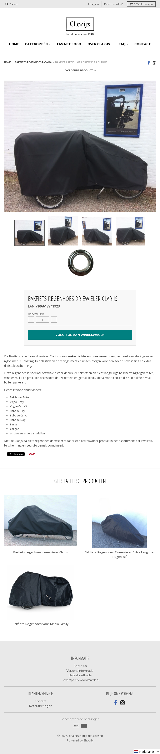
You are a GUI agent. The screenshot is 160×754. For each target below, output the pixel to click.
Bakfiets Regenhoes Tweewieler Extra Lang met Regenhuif (120, 554)
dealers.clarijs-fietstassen (86, 736)
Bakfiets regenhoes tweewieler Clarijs (40, 552)
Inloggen (93, 4)
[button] (147, 751)
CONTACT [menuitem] (142, 44)
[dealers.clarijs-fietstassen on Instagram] (154, 63)
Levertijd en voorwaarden (80, 680)
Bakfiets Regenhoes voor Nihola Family (40, 624)
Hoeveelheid (36, 314)
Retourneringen (40, 706)
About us (80, 666)
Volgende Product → (80, 70)
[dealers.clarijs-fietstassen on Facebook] (149, 63)
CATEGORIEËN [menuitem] (36, 44)
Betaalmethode (80, 675)
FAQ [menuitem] (122, 44)
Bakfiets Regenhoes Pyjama (33, 62)
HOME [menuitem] (14, 44)
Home (7, 62)
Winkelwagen (143, 4)
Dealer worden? (113, 4)
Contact (40, 701)
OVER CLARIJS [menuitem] (99, 44)
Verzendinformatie (80, 671)
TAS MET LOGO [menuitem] (68, 44)
